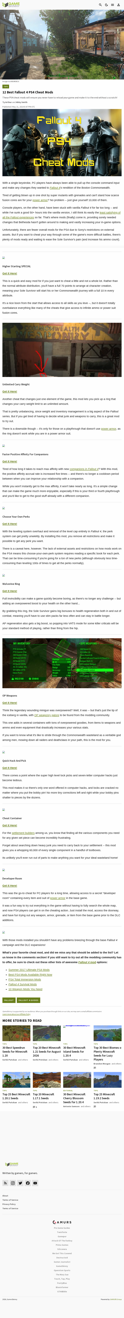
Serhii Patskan (9, 1059)
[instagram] (13, 1183)
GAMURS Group (116, 1299)
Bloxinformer (62, 1287)
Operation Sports (62, 1270)
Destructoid (62, 1257)
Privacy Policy (9, 1204)
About (5, 1195)
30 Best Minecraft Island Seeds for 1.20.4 (74, 1051)
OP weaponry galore (46, 715)
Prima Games (62, 1245)
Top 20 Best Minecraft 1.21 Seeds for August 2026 (47, 1051)
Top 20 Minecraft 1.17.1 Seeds (43, 1096)
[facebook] (28, 1183)
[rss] (5, 1183)
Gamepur (62, 1236)
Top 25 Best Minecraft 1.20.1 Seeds (16, 1096)
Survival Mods (22, 984)
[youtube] (35, 1183)
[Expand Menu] (112, 5)
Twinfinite (62, 1232)
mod (87, 962)
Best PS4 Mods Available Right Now (30, 974)
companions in (84, 469)
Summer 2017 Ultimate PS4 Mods (29, 969)
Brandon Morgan (102, 1063)
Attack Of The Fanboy (62, 1240)
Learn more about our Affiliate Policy (16, 1014)
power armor (40, 200)
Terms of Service (10, 1200)
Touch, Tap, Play (62, 1278)
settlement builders (23, 832)
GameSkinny (62, 1266)
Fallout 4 (55, 187)
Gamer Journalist (62, 1261)
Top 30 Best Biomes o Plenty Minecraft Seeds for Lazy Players (107, 1053)
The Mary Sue (62, 1274)
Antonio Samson (71, 1106)
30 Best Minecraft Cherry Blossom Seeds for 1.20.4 (74, 1098)
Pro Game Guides (62, 1228)
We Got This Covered (62, 1253)
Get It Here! (9, 273)
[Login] (119, 5)
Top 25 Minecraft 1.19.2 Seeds (104, 1096)
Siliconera (62, 1249)
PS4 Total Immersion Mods (24, 979)
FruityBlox (62, 1283)
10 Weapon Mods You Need (25, 989)
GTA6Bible (62, 1291)
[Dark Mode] (106, 5)
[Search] (100, 5)
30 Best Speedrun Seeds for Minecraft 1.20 (14, 1051)
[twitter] (20, 1183)
